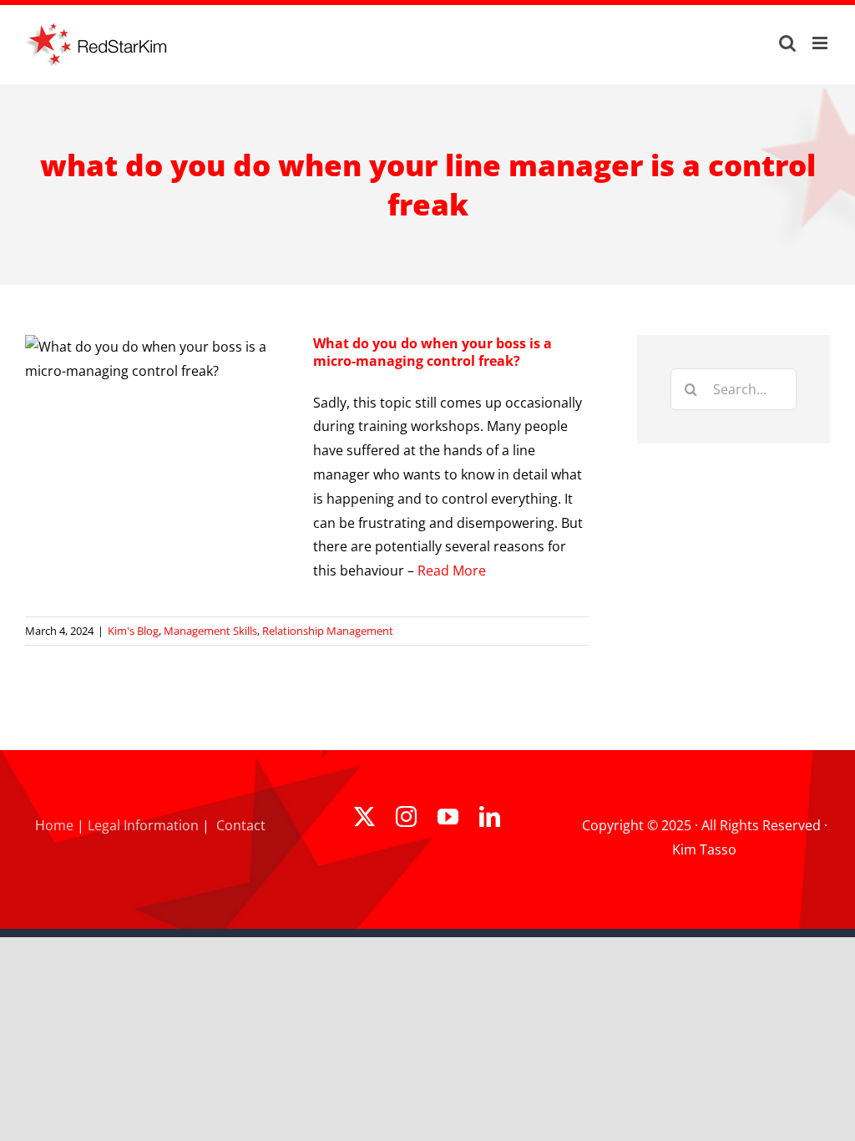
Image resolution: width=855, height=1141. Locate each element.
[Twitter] (364, 816)
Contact (241, 825)
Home (54, 825)
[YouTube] (448, 816)
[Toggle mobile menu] (821, 43)
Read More (451, 570)
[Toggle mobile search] (787, 43)
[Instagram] (406, 816)
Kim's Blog (133, 630)
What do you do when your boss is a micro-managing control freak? (432, 352)
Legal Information (143, 825)
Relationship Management (327, 630)
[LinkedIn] (489, 816)
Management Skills (210, 630)
